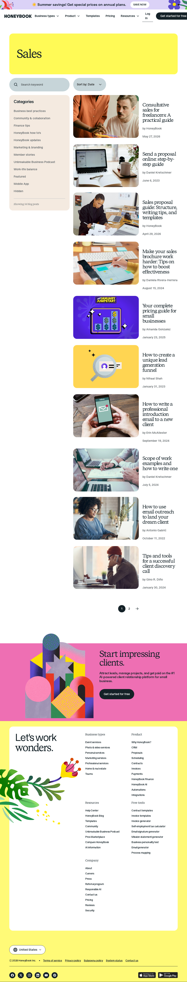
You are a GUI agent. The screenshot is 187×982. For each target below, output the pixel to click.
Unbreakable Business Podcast (102, 831)
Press (88, 879)
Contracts (136, 763)
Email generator (140, 847)
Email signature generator (145, 831)
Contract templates (142, 810)
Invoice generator (141, 821)
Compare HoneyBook (97, 842)
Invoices (136, 768)
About (88, 868)
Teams (89, 774)
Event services (93, 742)
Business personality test (145, 842)
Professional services (96, 763)
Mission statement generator (147, 837)
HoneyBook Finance (142, 779)
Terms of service (52, 960)
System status (114, 960)
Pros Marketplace (95, 837)
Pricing (110, 16)
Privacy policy (73, 960)
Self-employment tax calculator (148, 826)
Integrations (138, 795)
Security (89, 910)
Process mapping (140, 853)
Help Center (91, 810)
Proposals (136, 753)
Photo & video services (97, 747)
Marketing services (95, 758)
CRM (134, 747)
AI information (92, 847)
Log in (147, 16)
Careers (89, 873)
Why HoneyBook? (141, 742)
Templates (93, 16)
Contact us (91, 894)
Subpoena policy (93, 960)
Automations (138, 790)
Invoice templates (141, 816)
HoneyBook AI (139, 784)
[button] (47, 16)
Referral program (94, 884)
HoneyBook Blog (94, 816)
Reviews (89, 905)
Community (91, 826)
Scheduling (137, 758)
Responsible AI (93, 889)
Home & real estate (95, 768)
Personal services (94, 753)
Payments (137, 774)
